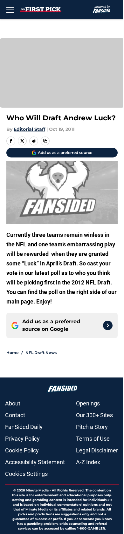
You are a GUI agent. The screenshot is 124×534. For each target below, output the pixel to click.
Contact (15, 415)
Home (12, 352)
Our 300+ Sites (94, 415)
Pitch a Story (92, 427)
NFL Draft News (41, 352)
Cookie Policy (22, 450)
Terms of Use (93, 438)
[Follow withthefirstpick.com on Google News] (108, 325)
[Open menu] (10, 9)
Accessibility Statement (35, 462)
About (12, 403)
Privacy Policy (22, 438)
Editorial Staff (29, 129)
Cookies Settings (26, 474)
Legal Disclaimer (97, 450)
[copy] (45, 141)
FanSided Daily (24, 427)
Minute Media (37, 490)
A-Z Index (88, 462)
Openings (88, 403)
